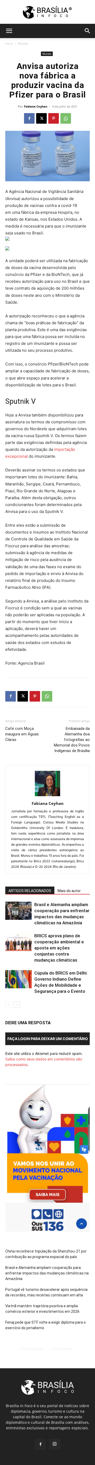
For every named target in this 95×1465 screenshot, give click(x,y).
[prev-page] (8, 1004)
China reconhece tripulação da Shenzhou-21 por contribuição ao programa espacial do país (46, 1254)
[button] (9, 31)
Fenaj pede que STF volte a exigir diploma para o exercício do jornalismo (45, 1325)
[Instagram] (54, 1444)
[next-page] (17, 1004)
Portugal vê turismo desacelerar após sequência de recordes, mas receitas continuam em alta (46, 1292)
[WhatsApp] (65, 118)
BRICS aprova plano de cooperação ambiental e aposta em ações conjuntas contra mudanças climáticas (59, 948)
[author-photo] (47, 796)
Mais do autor (69, 891)
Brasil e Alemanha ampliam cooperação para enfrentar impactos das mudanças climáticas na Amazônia (47, 1273)
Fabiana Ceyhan (35, 106)
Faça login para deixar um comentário (47, 1038)
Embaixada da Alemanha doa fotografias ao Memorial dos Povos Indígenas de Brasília (72, 739)
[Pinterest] (53, 118)
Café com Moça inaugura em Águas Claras (22, 734)
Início (9, 43)
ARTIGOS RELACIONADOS (29, 891)
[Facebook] (29, 118)
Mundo (23, 43)
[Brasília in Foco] (48, 12)
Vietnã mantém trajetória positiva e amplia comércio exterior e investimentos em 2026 (42, 1309)
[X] (41, 118)
